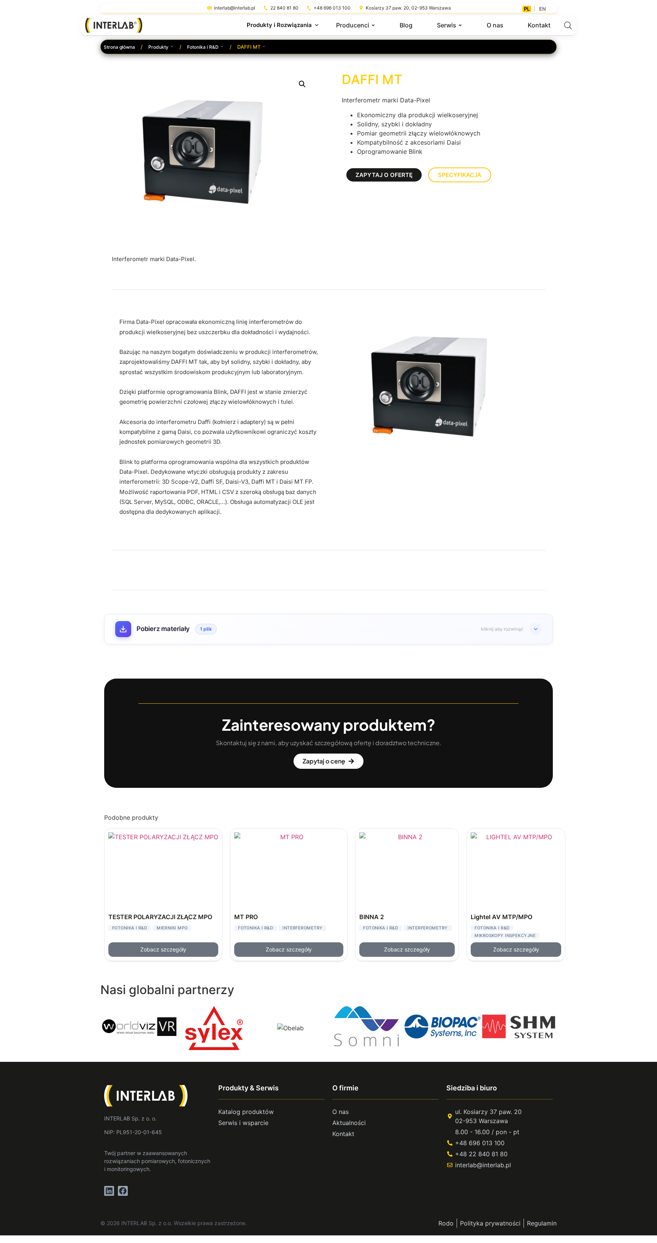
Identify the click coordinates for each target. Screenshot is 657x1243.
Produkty (158, 47)
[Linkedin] (109, 1191)
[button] (302, 84)
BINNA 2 (371, 917)
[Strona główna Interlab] (150, 1096)
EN (542, 9)
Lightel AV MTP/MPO (501, 917)
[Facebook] (123, 1191)
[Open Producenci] (373, 25)
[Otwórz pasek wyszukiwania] (568, 25)
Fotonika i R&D (203, 47)
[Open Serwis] (460, 25)
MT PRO (246, 917)
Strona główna (119, 47)
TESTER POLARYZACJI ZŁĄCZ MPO (160, 917)
